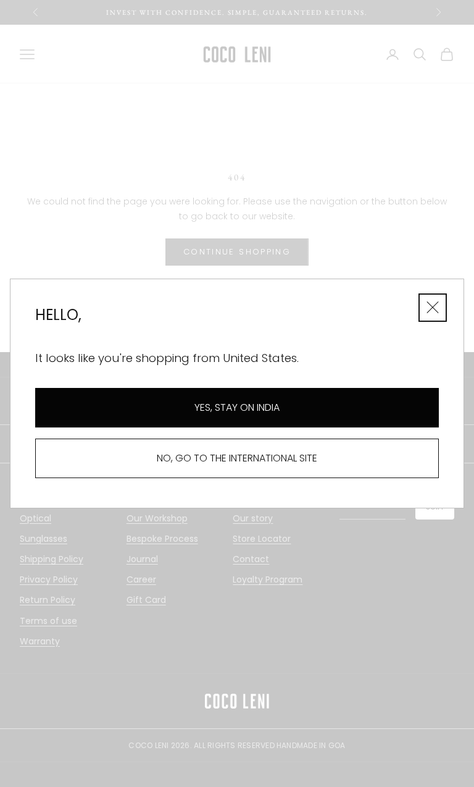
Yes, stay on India (237, 407)
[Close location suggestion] (433, 308)
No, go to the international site (237, 458)
